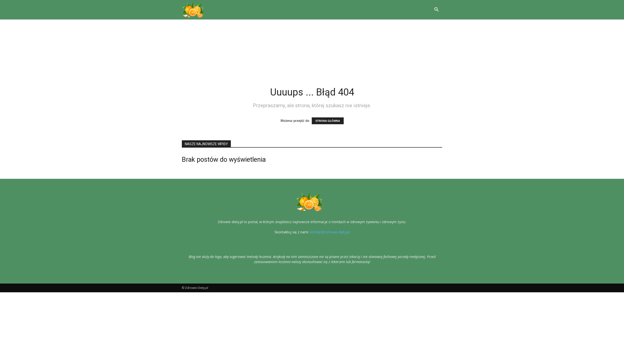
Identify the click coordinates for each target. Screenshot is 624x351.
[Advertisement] (312, 49)
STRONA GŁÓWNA (327, 120)
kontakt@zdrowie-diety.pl (330, 232)
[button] (436, 10)
